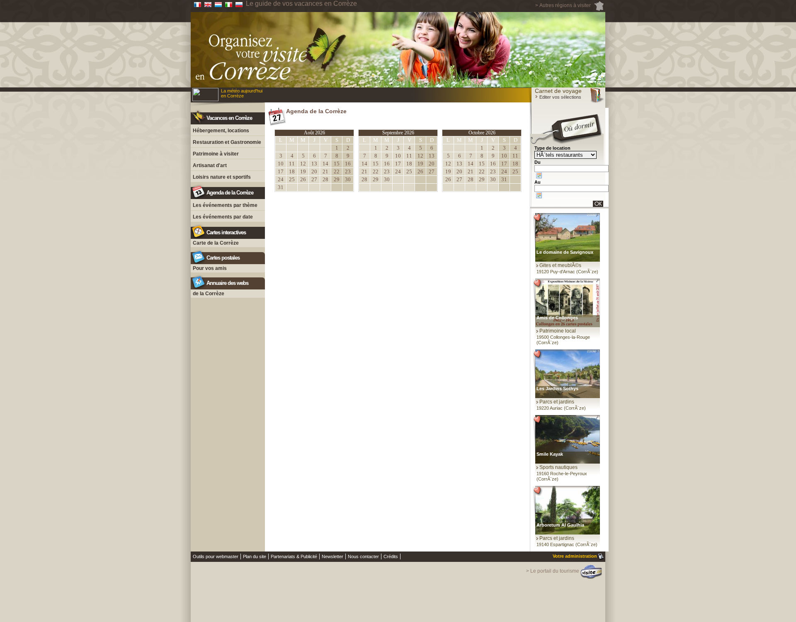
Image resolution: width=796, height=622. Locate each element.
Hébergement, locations (221, 131)
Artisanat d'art (210, 165)
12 (303, 163)
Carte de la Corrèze (216, 243)
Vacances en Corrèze (229, 118)
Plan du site (254, 556)
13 (314, 163)
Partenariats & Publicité (294, 556)
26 (303, 179)
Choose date (539, 175)
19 (303, 171)
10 (281, 163)
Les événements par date (223, 217)
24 (281, 179)
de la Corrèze (208, 293)
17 (281, 171)
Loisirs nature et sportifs (222, 177)
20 (314, 171)
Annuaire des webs (227, 283)
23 (348, 171)
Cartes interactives (226, 232)
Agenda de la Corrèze (229, 193)
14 (325, 163)
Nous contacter (363, 556)
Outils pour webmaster (215, 556)
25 (292, 179)
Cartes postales (223, 258)
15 (337, 163)
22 (337, 171)
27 (314, 179)
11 (292, 163)
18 (292, 171)
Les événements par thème (225, 205)
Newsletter (332, 556)
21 (325, 171)
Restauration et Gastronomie (227, 142)
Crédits (390, 556)
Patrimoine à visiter (216, 154)
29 (337, 179)
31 (281, 187)
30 (348, 179)
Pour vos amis (210, 268)
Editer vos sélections (559, 97)
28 (325, 179)
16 (348, 163)
